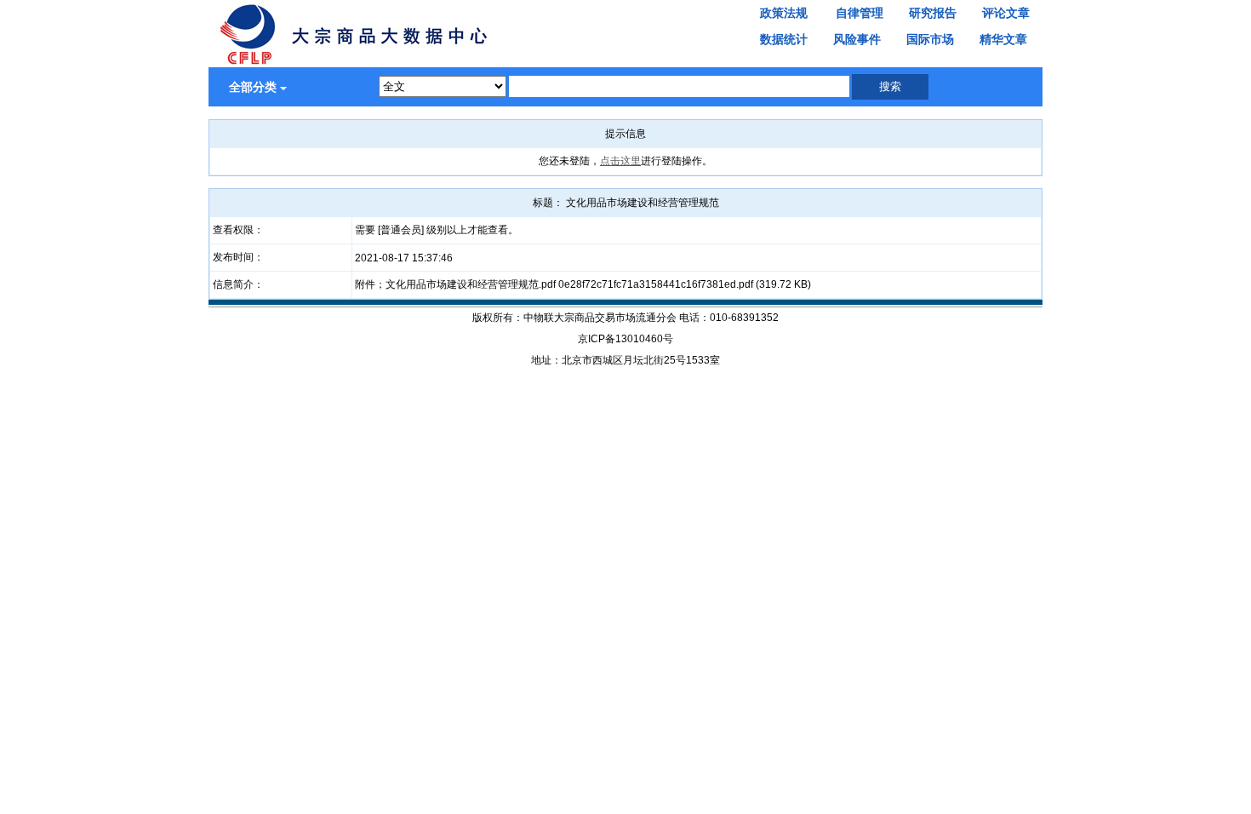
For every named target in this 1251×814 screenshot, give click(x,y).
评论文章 (1006, 13)
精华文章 (1003, 39)
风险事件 (857, 39)
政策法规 (784, 13)
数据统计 (784, 39)
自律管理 (859, 13)
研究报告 (933, 13)
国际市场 (930, 39)
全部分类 (253, 87)
